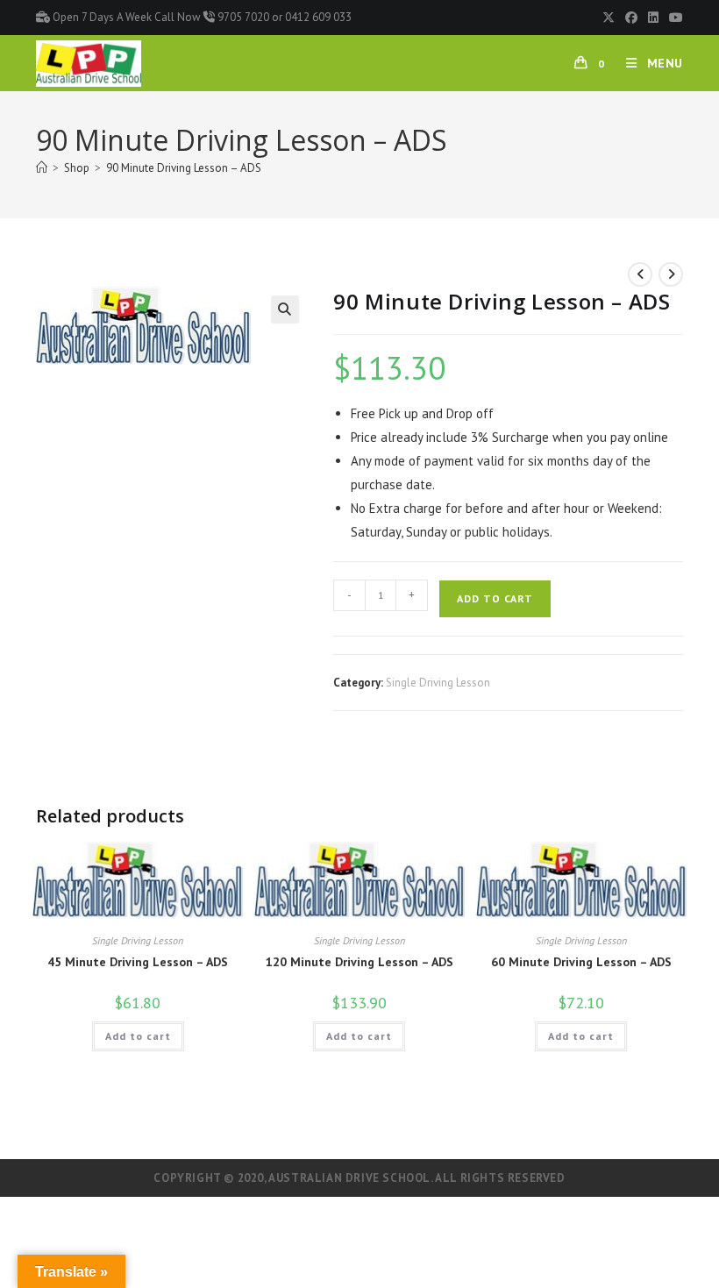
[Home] (41, 167)
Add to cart (495, 598)
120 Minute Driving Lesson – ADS (359, 962)
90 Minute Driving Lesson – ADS (183, 167)
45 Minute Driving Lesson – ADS (137, 962)
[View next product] (670, 274)
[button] (285, 309)
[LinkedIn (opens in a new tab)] (653, 17)
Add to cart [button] (138, 1035)
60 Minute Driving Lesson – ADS (581, 962)
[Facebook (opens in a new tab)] (631, 17)
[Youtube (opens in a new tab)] (673, 17)
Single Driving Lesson (438, 682)
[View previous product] (640, 274)
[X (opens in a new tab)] (608, 17)
